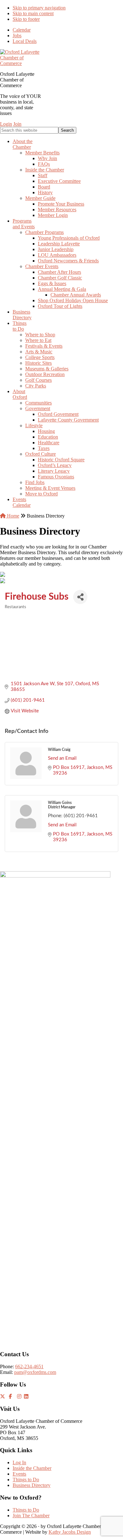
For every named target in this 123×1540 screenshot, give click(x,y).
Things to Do (26, 1479)
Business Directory (31, 1485)
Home (12, 515)
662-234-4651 (29, 1366)
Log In (19, 1462)
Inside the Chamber (32, 1468)
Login (6, 124)
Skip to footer (26, 19)
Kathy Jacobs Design (70, 1532)
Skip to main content (33, 13)
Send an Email (62, 758)
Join (17, 124)
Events (19, 1474)
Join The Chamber (31, 1515)
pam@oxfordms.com (35, 1372)
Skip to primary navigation (39, 7)
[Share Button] (80, 597)
